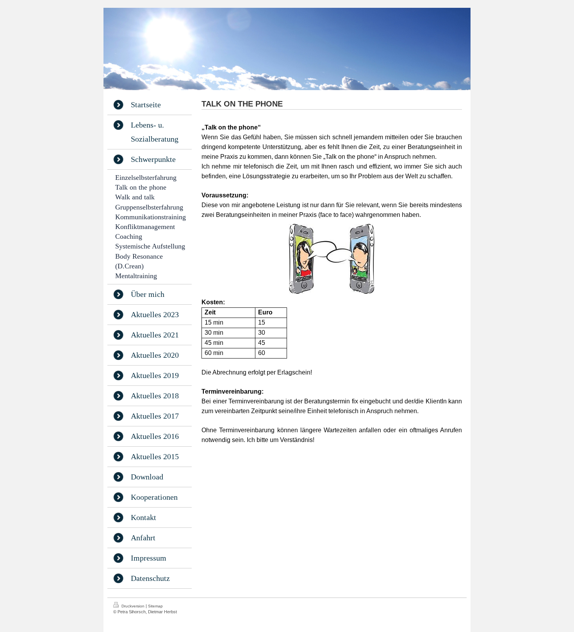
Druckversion (133, 606)
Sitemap (155, 606)
